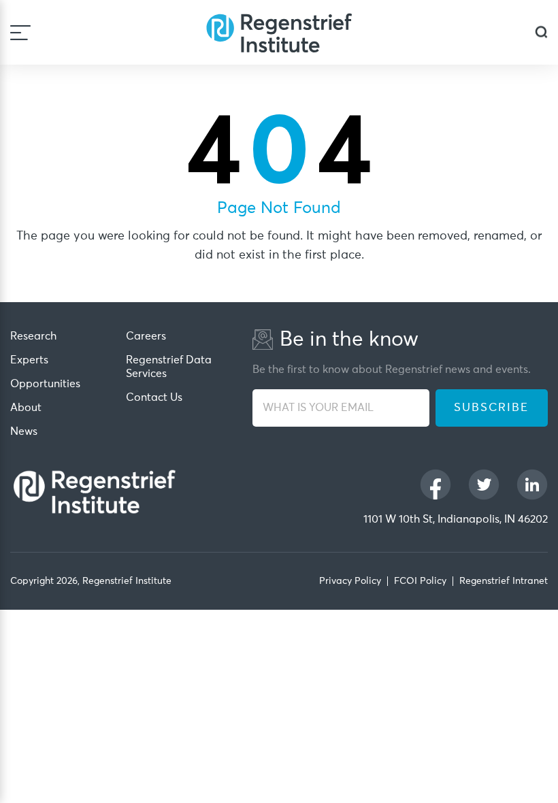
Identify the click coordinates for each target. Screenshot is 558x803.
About (26, 407)
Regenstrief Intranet (503, 581)
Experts (29, 360)
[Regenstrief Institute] (279, 32)
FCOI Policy (420, 581)
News (23, 431)
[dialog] (541, 32)
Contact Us (154, 397)
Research (33, 336)
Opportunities (45, 383)
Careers (146, 336)
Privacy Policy (350, 581)
